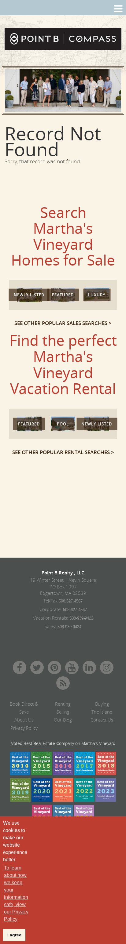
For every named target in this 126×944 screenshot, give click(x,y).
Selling (63, 712)
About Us (24, 720)
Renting (63, 704)
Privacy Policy (24, 728)
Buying (102, 704)
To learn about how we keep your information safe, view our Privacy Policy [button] (16, 893)
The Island (102, 712)
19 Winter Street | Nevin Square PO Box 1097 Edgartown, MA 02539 (63, 586)
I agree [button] (14, 934)
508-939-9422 (81, 618)
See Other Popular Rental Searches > (63, 452)
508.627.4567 (71, 601)
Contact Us (102, 720)
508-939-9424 (69, 626)
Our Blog (63, 720)
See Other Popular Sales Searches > (63, 323)
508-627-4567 (75, 609)
